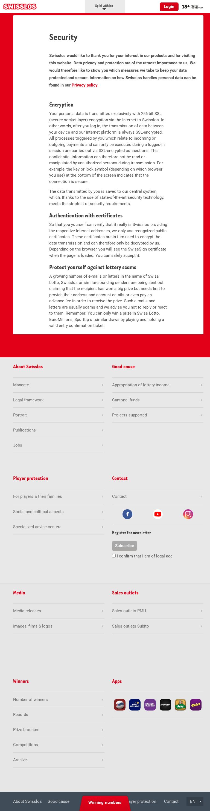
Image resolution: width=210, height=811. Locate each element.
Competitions (25, 744)
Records (20, 714)
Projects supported (129, 415)
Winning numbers (105, 802)
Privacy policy (84, 85)
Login (169, 6)
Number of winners (30, 699)
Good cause (58, 801)
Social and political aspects (38, 511)
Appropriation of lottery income (141, 385)
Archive (20, 759)
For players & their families (37, 496)
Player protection (140, 801)
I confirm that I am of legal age (145, 556)
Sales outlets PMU (129, 610)
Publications (24, 430)
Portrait (20, 415)
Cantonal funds (126, 400)
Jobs (17, 445)
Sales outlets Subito (130, 626)
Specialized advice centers (37, 526)
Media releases (27, 610)
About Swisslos (27, 801)
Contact (171, 801)
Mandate (21, 385)
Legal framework (28, 400)
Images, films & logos (32, 626)
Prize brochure (26, 729)
